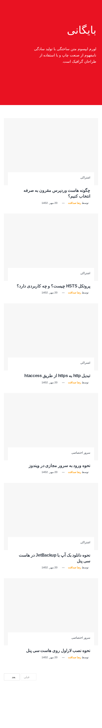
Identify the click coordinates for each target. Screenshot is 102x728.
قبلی (27, 677)
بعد (13, 677)
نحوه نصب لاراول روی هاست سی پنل (58, 650)
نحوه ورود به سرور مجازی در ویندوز (59, 465)
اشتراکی (85, 177)
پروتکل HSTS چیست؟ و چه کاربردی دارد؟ (53, 286)
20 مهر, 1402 (50, 202)
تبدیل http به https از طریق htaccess (57, 375)
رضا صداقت (74, 202)
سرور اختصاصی (80, 452)
